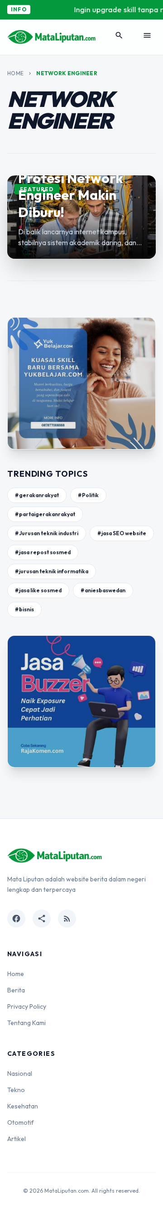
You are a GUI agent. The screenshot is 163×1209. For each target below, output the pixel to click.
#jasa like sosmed (38, 590)
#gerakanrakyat (37, 495)
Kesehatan (22, 1106)
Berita (16, 990)
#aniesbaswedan (103, 590)
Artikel (16, 1139)
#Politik (88, 495)
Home (15, 73)
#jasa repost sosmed (43, 552)
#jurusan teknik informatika (51, 571)
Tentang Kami (26, 1023)
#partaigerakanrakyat (45, 514)
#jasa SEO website (121, 533)
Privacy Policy (26, 1006)
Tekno (16, 1090)
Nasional (19, 1073)
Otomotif (20, 1122)
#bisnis (24, 609)
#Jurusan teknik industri (46, 533)
